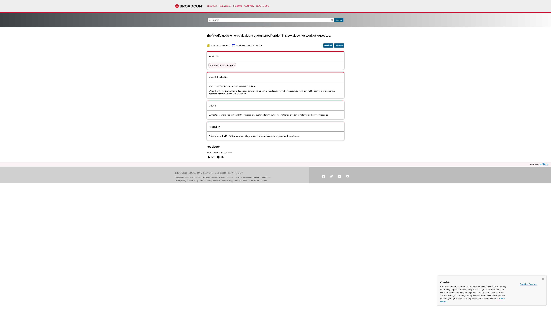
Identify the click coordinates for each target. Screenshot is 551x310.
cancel (331, 20)
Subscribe (339, 45)
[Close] (543, 279)
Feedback (328, 45)
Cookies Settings (528, 284)
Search (339, 20)
